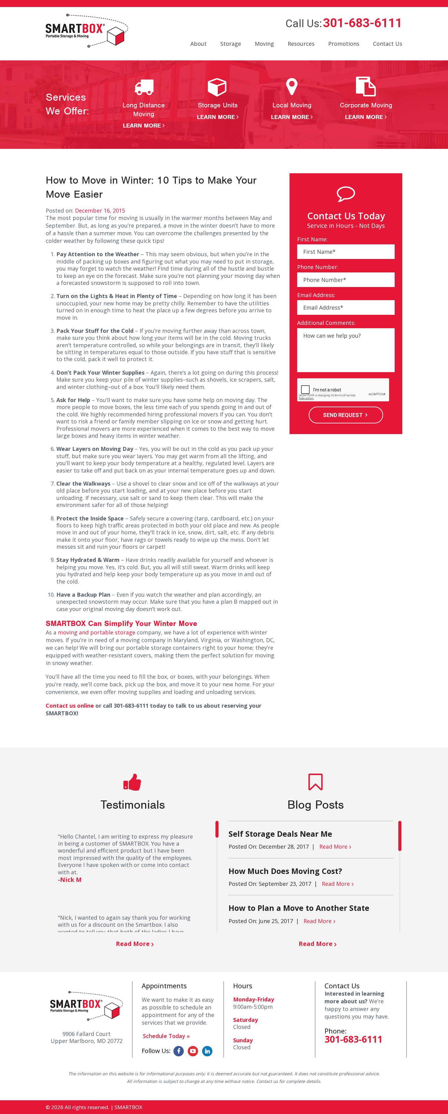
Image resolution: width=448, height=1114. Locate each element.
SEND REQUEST (343, 415)
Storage (230, 43)
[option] (144, 103)
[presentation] (343, 390)
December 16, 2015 (100, 210)
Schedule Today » (166, 1036)
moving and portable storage (96, 632)
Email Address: (316, 295)
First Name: (312, 239)
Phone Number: (317, 267)
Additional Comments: (326, 322)
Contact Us (387, 43)
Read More (133, 944)
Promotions (343, 43)
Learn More (142, 125)
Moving (264, 43)
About (198, 43)
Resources (301, 43)
